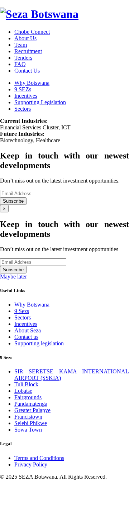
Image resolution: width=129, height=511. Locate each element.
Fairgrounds (28, 397)
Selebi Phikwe (30, 423)
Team (20, 45)
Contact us (26, 337)
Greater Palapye (32, 410)
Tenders (23, 58)
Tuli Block (26, 384)
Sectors (22, 109)
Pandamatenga (30, 404)
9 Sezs (21, 311)
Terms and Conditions (39, 458)
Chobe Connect (32, 32)
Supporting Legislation (40, 102)
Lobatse (23, 391)
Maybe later (13, 276)
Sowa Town (28, 430)
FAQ (20, 64)
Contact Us (27, 71)
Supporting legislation (39, 343)
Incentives (25, 96)
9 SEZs (22, 89)
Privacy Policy (30, 464)
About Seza (27, 330)
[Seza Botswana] (39, 14)
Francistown (28, 417)
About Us (25, 38)
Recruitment (28, 51)
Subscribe (13, 201)
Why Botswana (31, 83)
